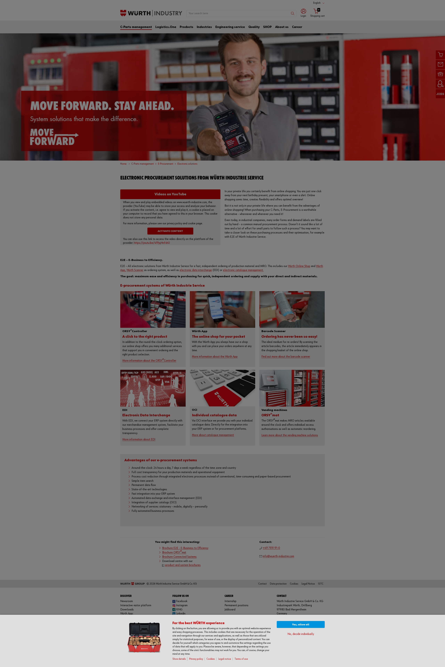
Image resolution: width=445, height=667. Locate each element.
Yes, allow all (300, 624)
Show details (179, 659)
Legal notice (224, 659)
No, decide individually (301, 634)
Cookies (211, 659)
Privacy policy (196, 659)
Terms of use (241, 659)
